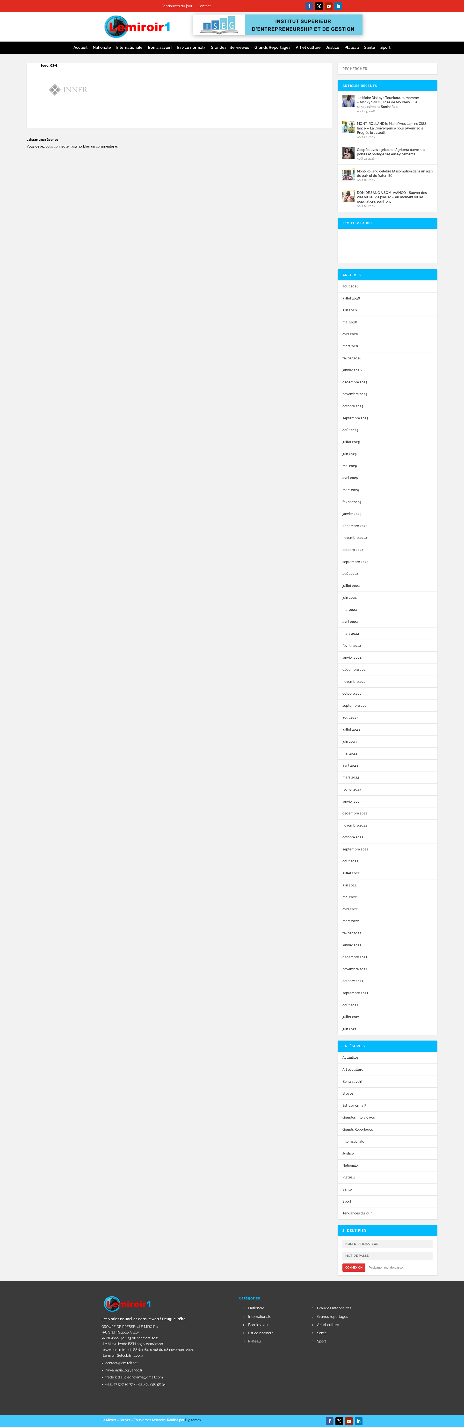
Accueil (80, 48)
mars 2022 (350, 921)
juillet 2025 (351, 442)
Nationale (102, 48)
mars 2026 (350, 346)
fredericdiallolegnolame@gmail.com (134, 1377)
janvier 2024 (352, 657)
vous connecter (58, 146)
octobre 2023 (352, 693)
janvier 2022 (352, 945)
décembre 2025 (355, 382)
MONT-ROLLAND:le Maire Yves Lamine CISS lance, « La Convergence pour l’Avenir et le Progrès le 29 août (392, 128)
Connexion (353, 1267)
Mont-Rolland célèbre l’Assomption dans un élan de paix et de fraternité (395, 173)
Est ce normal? (260, 1333)
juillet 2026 (351, 298)
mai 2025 (349, 466)
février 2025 (351, 502)
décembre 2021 (354, 957)
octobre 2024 (352, 550)
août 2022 (350, 861)
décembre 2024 (355, 526)
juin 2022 (349, 885)
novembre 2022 (354, 825)
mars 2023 (350, 777)
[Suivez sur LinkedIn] (338, 6)
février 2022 (351, 933)
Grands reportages (332, 1316)
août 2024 (350, 574)
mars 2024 (350, 633)
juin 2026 (349, 310)
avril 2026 (350, 334)
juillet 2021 (351, 1017)
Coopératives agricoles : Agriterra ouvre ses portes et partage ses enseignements (391, 152)
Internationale (129, 48)
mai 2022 (349, 897)
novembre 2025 (354, 394)
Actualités (350, 1057)
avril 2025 (350, 478)
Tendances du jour (177, 6)
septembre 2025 (355, 418)
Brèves (347, 1093)
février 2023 (351, 789)
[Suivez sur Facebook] (309, 6)
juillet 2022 (351, 873)
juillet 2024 (351, 586)
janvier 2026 (352, 370)
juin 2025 (349, 454)
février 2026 (352, 358)
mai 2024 (349, 610)
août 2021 (350, 1005)
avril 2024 (350, 622)
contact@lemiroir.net (121, 1363)
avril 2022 (350, 909)
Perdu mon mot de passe (386, 1267)
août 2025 (350, 430)
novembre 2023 (354, 682)
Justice (332, 48)
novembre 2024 (354, 538)
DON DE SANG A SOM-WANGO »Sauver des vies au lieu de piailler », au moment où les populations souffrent (392, 197)
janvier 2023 (352, 801)
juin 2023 (349, 741)
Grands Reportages (272, 48)
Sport (385, 48)
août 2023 (350, 717)
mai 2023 (349, 753)
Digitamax (193, 1420)
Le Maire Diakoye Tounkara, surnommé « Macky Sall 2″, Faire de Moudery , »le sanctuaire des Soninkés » (388, 102)
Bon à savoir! (160, 48)
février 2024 (351, 646)
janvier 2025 (352, 514)
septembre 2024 (355, 562)
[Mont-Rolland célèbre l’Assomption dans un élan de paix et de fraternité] (348, 174)
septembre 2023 (355, 705)
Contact (204, 6)
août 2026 (350, 286)
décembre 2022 (355, 813)
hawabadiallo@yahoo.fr (123, 1370)
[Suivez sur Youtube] (329, 6)
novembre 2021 (354, 969)
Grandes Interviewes (230, 48)
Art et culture (308, 48)
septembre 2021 (355, 993)
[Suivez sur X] (319, 6)
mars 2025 (350, 490)
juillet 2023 (351, 729)
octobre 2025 (352, 406)
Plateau (352, 48)
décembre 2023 (355, 669)
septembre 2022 (355, 849)
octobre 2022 (352, 837)
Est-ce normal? (191, 48)
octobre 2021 (352, 981)
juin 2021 (349, 1029)
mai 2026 (349, 322)
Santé (369, 48)
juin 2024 (349, 597)
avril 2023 (350, 765)
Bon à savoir (258, 1325)
